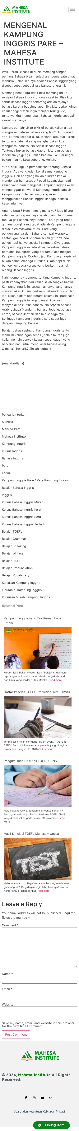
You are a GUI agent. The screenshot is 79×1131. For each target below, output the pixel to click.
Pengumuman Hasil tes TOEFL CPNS (30, 761)
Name (7, 973)
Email (7, 988)
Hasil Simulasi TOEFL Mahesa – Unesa (31, 833)
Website (7, 1004)
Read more (55, 679)
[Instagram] (34, 1096)
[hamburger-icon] (72, 9)
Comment (10, 925)
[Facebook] (26, 1096)
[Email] (50, 1096)
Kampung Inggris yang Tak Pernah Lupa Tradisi (32, 620)
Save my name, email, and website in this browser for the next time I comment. (38, 1025)
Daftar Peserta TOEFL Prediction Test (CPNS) (37, 692)
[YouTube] (42, 1096)
